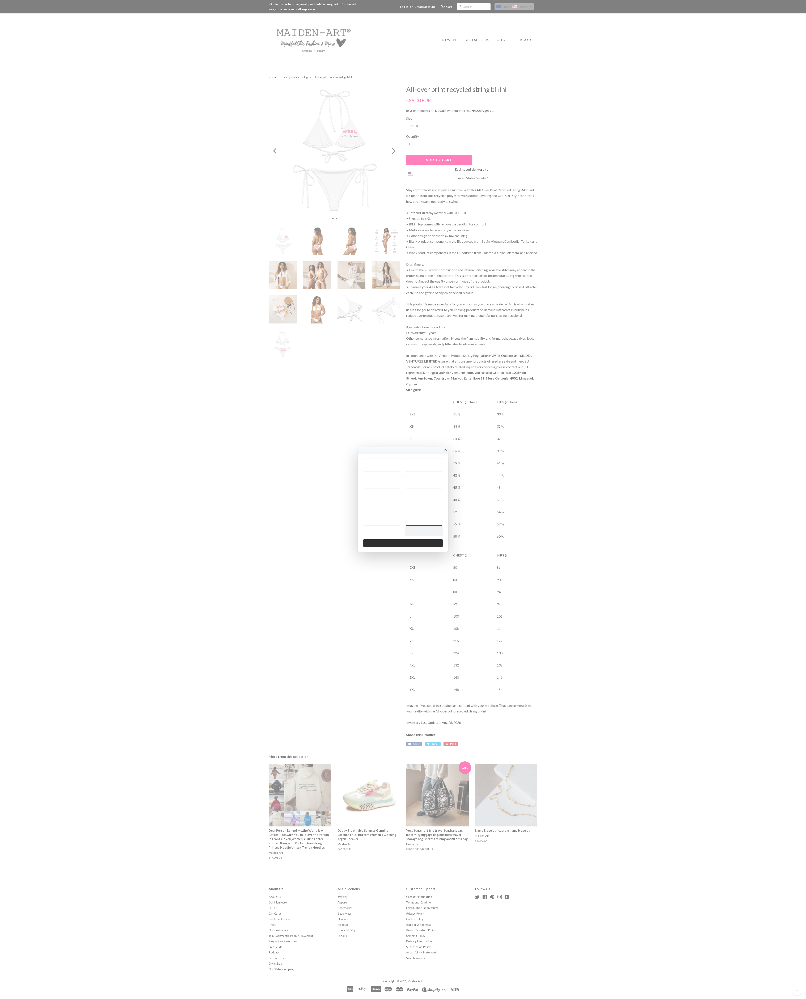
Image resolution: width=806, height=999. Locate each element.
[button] (382, 465)
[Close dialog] (446, 450)
